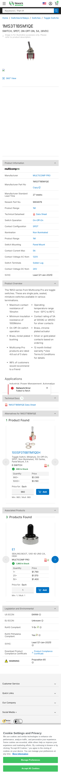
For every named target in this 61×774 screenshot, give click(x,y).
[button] (4, 3)
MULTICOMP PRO (41, 175)
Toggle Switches (52, 18)
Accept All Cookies (30, 768)
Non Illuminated (40, 232)
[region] (30, 749)
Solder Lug (38, 263)
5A (34, 250)
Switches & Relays (20, 18)
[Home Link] (20, 3)
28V (35, 269)
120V (35, 256)
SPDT (35, 226)
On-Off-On (38, 220)
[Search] (56, 10)
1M (34, 208)
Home (5, 18)
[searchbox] (28, 10)
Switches (36, 18)
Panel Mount (39, 244)
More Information (20, 754)
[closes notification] (47, 387)
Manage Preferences (30, 760)
